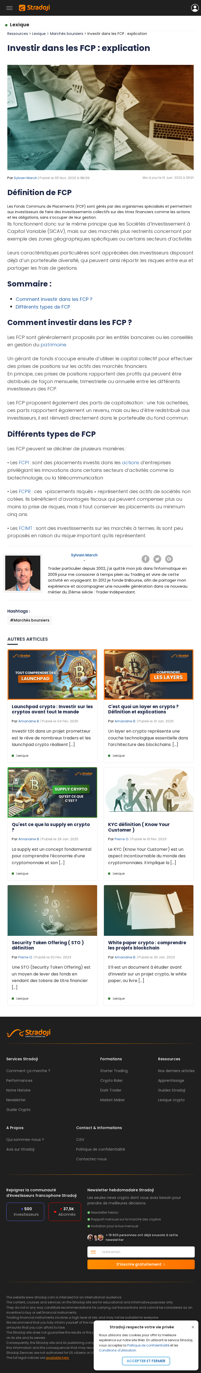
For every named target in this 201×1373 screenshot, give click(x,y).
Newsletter (16, 1100)
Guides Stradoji (171, 1090)
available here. (57, 1357)
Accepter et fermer (146, 1361)
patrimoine (53, 344)
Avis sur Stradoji (20, 1149)
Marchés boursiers (67, 33)
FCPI (24, 462)
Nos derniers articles (176, 1070)
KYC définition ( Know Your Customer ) (139, 827)
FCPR (25, 491)
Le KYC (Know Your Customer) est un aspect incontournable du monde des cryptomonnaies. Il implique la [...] (147, 856)
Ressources (17, 33)
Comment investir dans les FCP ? (54, 299)
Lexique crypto (171, 1100)
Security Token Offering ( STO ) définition (48, 945)
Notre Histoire (18, 1090)
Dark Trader (110, 1090)
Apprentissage (171, 1080)
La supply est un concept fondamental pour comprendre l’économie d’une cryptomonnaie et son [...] (51, 856)
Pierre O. (122, 839)
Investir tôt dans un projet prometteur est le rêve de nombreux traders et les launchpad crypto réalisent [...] (51, 738)
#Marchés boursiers (29, 620)
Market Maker (112, 1100)
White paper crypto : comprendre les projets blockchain (147, 945)
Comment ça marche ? (28, 1070)
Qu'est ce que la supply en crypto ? (51, 827)
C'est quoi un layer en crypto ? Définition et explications (143, 709)
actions (130, 462)
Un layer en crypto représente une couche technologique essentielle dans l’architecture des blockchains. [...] (148, 738)
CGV (80, 1139)
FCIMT (25, 528)
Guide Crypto (18, 1109)
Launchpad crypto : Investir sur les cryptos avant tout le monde (52, 709)
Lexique (19, 24)
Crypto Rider (111, 1080)
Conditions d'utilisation (117, 1350)
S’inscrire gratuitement (139, 1264)
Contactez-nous (91, 1159)
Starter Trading (114, 1070)
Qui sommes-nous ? (25, 1139)
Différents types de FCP (43, 307)
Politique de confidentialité (148, 1345)
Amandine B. (29, 721)
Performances (19, 1080)
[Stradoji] (34, 8)
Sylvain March (25, 177)
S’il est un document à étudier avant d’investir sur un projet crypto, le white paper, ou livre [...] (147, 974)
